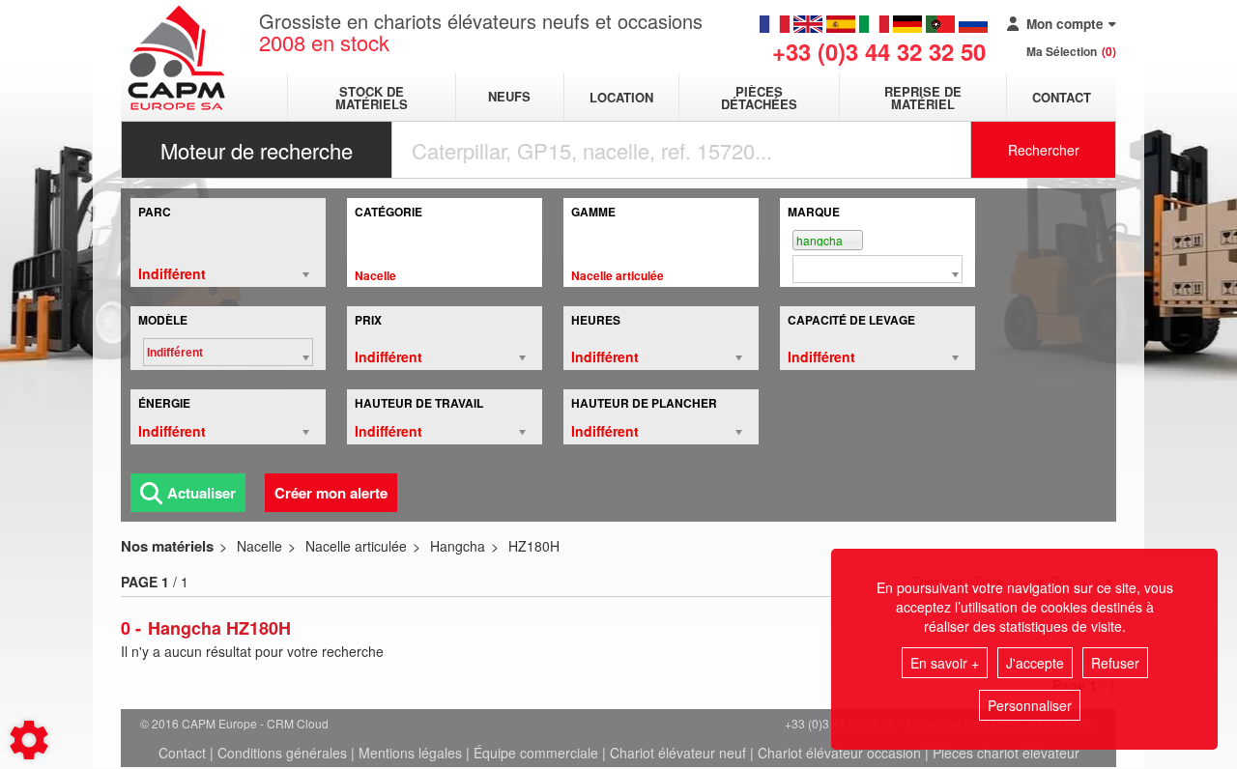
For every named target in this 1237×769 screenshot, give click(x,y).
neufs (509, 97)
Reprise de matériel (923, 97)
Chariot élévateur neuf (678, 752)
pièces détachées (759, 97)
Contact (1061, 97)
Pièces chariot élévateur (1006, 752)
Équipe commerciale (536, 752)
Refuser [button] (1115, 662)
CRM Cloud (298, 723)
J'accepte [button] (1035, 662)
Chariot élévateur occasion (839, 752)
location (621, 97)
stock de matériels (371, 97)
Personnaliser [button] (1030, 705)
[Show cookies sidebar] (29, 740)
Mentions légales (410, 752)
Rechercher (1043, 149)
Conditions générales (282, 752)
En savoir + (944, 662)
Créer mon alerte (331, 492)
